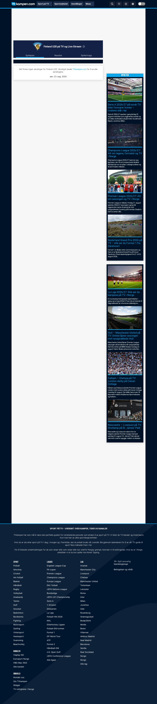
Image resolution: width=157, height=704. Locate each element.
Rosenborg (85, 613)
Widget (16, 685)
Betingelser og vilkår (123, 569)
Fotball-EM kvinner (55, 628)
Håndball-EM (53, 648)
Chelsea (84, 577)
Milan (82, 601)
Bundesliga (52, 593)
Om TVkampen (20, 681)
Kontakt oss (18, 677)
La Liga (50, 613)
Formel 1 (51, 632)
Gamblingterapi (121, 564)
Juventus (84, 605)
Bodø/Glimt (85, 620)
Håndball (17, 585)
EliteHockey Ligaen (56, 624)
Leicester (84, 589)
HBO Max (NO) (20, 663)
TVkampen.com (79, 69)
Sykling (16, 628)
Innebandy (18, 597)
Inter (82, 597)
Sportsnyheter (61, 4)
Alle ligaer (51, 660)
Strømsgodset (86, 616)
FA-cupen (51, 569)
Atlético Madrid (87, 636)
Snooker (17, 609)
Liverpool (84, 573)
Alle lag (83, 664)
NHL (49, 620)
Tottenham (85, 585)
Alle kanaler (18, 666)
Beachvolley (19, 644)
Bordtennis (18, 616)
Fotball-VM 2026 (54, 616)
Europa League (54, 581)
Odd (82, 609)
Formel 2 (51, 644)
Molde (83, 624)
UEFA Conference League (59, 656)
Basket (16, 581)
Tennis (16, 601)
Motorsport (18, 624)
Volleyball (17, 593)
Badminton (18, 613)
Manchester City (88, 569)
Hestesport (18, 636)
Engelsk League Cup (56, 565)
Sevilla (83, 648)
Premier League (54, 573)
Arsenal (83, 565)
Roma (83, 593)
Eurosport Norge (21, 659)
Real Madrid (85, 640)
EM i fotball (52, 585)
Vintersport (18, 632)
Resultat (58, 55)
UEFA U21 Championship (58, 597)
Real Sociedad (87, 652)
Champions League (56, 577)
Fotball (16, 565)
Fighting (17, 620)
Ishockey (17, 569)
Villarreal (84, 632)
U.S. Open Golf (53, 652)
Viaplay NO (18, 655)
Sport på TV (43, 4)
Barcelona (85, 644)
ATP (49, 640)
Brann (83, 628)
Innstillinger (76, 4)
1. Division (51, 605)
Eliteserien (51, 609)
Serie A (50, 601)
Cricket (16, 573)
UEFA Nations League (57, 589)
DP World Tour (53, 636)
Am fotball (18, 577)
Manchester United (89, 581)
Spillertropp (86, 55)
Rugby (16, 589)
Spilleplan (30, 55)
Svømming (18, 640)
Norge (83, 656)
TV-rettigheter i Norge (23, 689)
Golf (15, 605)
